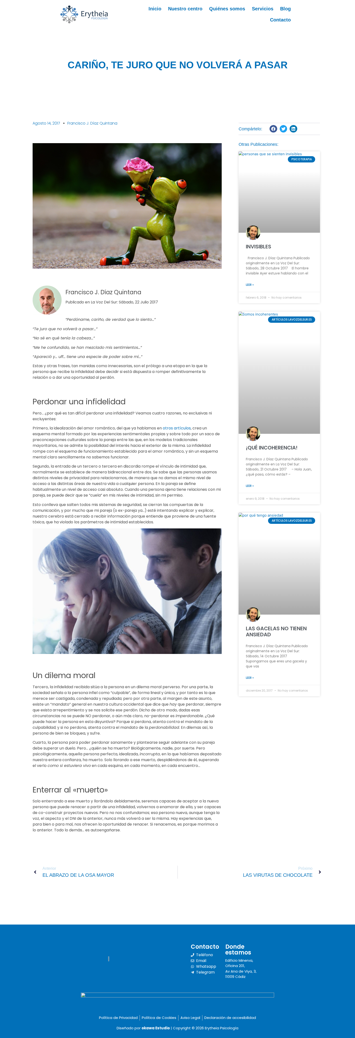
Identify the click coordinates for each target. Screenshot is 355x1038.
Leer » (250, 285)
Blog (285, 8)
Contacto (280, 19)
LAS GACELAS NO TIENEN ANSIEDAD (276, 631)
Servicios (262, 8)
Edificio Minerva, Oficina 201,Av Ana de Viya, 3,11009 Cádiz (240, 968)
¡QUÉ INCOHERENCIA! (272, 447)
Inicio (155, 8)
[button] (273, 129)
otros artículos (177, 428)
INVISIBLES (258, 246)
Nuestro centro (185, 8)
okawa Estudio (156, 1028)
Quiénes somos (227, 8)
